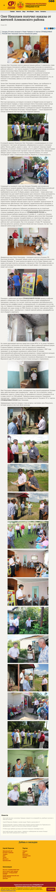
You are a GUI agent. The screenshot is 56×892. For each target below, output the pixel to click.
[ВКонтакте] (45, 28)
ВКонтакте (5, 859)
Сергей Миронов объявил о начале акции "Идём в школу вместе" (20, 822)
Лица (23, 11)
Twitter (4, 857)
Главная (12, 11)
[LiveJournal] (52, 28)
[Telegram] (54, 28)
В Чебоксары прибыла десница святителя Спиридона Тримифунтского (22, 829)
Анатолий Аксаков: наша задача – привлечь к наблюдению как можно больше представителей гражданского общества (24, 832)
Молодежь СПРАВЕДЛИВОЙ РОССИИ (10, 873)
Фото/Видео (30, 11)
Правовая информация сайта (8, 890)
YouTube (25, 857)
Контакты (43, 11)
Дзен (4, 855)
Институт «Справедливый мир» (11, 869)
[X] (50, 28)
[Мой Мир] (49, 28)
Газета (37, 11)
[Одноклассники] (47, 28)
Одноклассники (7, 860)
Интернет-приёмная (8, 852)
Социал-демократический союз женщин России (11, 876)
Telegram (5, 854)
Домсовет (5, 878)
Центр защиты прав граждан (10, 871)
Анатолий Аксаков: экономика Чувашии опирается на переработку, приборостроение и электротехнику (27, 818)
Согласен (51, 889)
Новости (18, 11)
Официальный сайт (7, 851)
